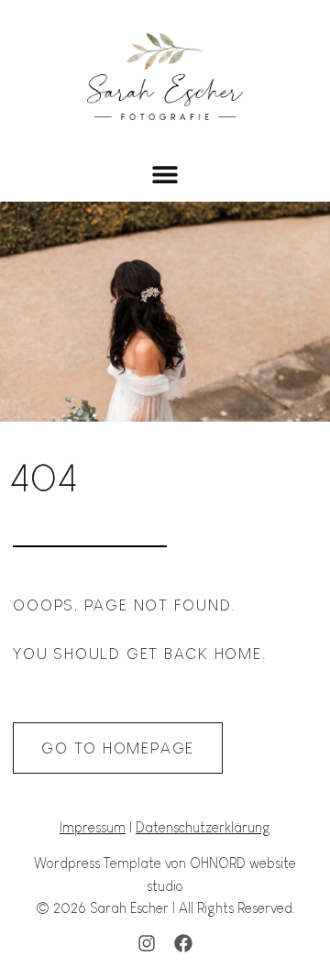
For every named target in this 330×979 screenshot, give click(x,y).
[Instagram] (147, 943)
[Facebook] (183, 943)
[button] (165, 174)
